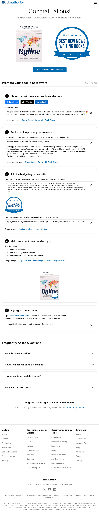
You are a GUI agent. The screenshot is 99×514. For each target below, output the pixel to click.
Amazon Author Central (19, 316)
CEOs (29, 442)
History (54, 450)
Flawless (78, 495)
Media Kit (80, 452)
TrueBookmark (88, 495)
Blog (78, 447)
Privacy (79, 460)
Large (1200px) (41, 229)
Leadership (55, 446)
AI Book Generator (44, 495)
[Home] (13, 2)
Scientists (30, 459)
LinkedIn (43, 102)
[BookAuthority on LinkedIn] (54, 489)
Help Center (81, 439)
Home (4, 434)
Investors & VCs (33, 450)
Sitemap (5, 460)
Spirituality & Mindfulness (61, 468)
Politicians (31, 455)
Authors (30, 446)
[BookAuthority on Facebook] (49, 489)
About (78, 434)
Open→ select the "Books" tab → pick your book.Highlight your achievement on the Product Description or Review (36, 317)
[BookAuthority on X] (44, 489)
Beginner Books (8, 456)
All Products (49, 497)
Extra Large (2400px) (42, 261)
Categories (6, 443)
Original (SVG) (59, 261)
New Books (6, 447)
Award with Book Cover (45, 120)
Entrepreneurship (58, 463)
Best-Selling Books (9, 452)
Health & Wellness (58, 455)
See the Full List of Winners (51, 70)
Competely (58, 495)
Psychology (56, 437)
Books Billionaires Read (36, 463)
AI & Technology (58, 459)
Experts (5, 439)
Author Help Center (75, 407)
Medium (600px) (25, 229)
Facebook (13, 102)
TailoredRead (31, 495)
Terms (78, 456)
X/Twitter (28, 102)
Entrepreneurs (32, 437)
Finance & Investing (59, 442)
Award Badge (27, 120)
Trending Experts (33, 468)
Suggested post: (12, 107)
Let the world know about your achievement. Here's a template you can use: (37, 137)
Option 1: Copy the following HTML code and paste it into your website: (35, 179)
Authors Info (81, 443)
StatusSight (68, 495)
